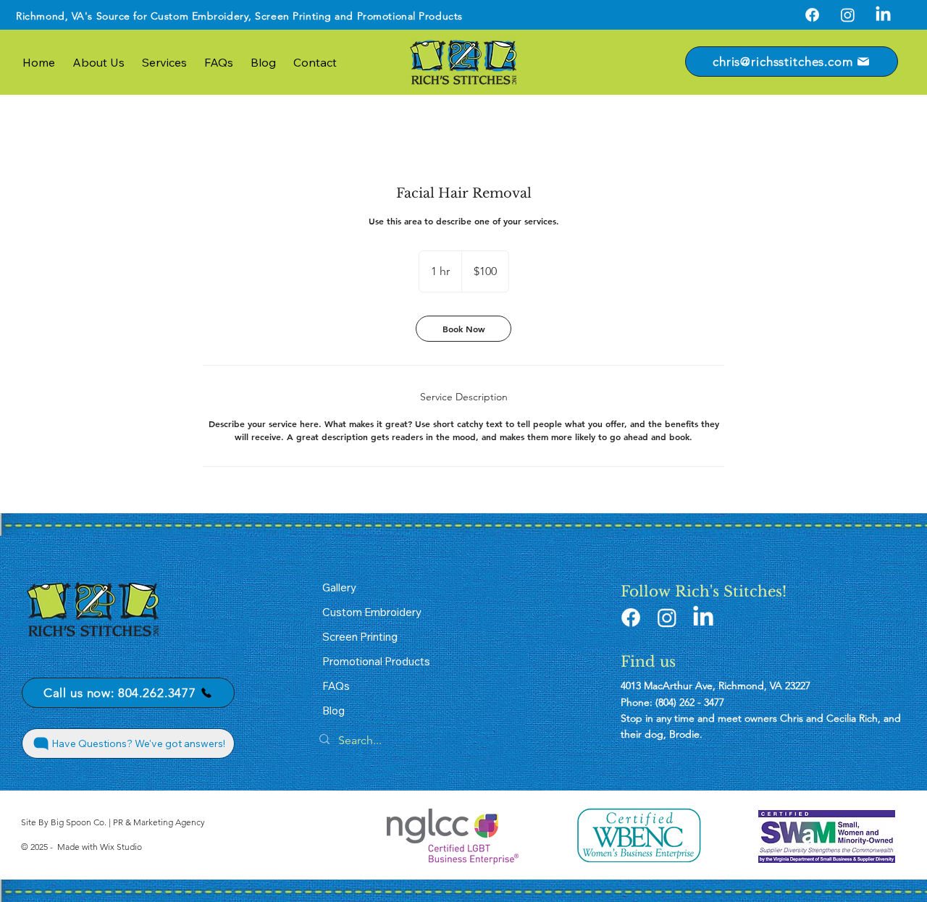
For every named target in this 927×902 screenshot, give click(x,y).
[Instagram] (848, 15)
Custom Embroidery (200, 15)
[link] (463, 329)
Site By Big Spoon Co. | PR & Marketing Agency (113, 822)
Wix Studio (121, 846)
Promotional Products (410, 15)
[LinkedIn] (883, 15)
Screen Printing (293, 15)
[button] (164, 62)
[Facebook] (812, 15)
